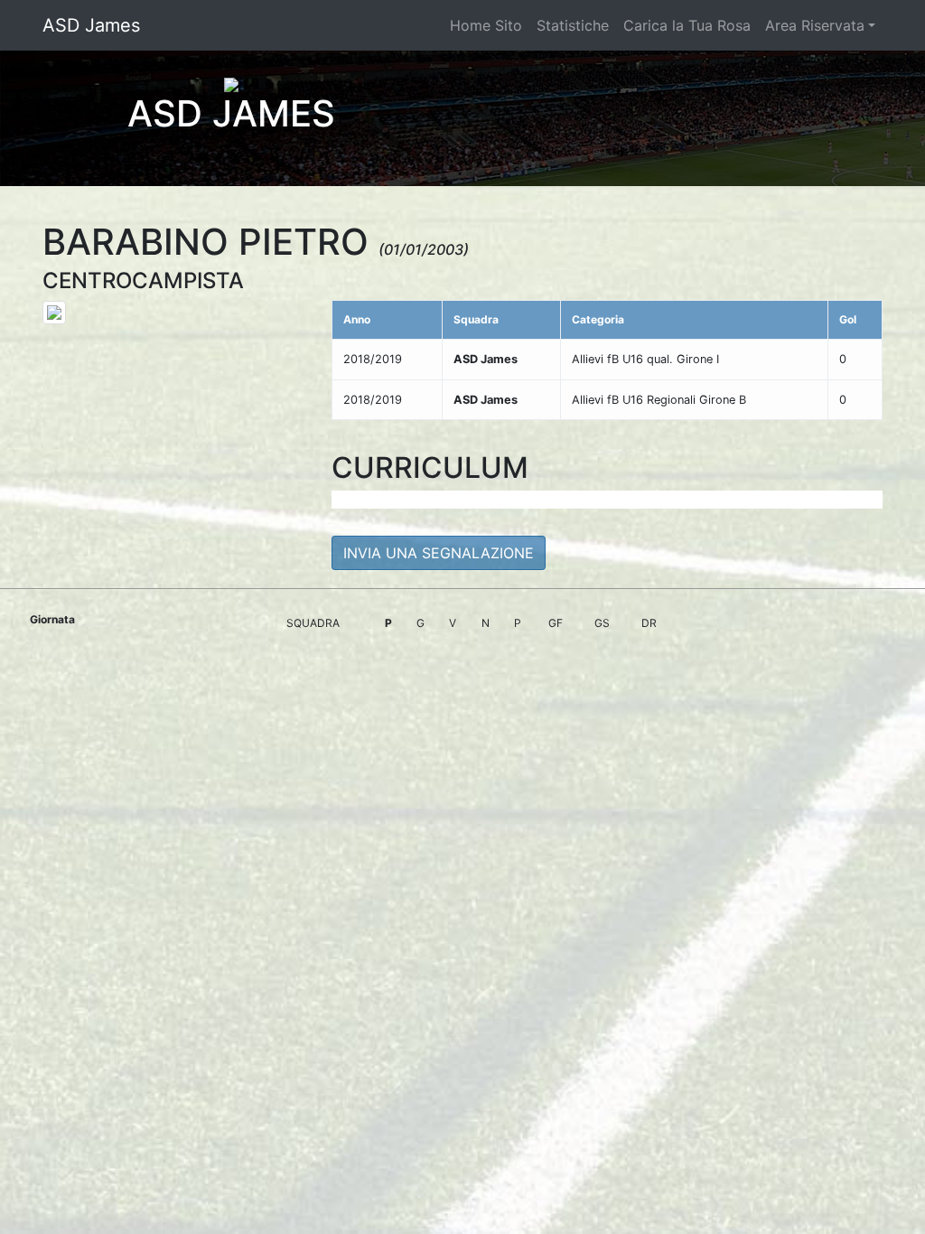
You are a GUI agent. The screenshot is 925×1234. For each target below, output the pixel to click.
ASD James (91, 25)
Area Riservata (814, 25)
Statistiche (573, 25)
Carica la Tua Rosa (687, 25)
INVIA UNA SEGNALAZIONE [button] (438, 553)
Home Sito (486, 25)
